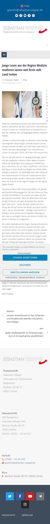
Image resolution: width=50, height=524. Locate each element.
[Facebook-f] (20, 15)
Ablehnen (25, 265)
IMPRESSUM (27, 515)
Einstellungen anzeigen (25, 272)
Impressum (40, 277)
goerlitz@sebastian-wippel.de (25, 10)
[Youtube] (25, 15)
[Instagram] (33, 15)
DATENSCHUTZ (8, 515)
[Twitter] (16, 15)
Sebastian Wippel (12, 80)
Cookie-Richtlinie (11, 277)
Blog (25, 80)
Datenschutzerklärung (27, 277)
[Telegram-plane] (29, 15)
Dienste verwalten (24, 253)
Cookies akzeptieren (25, 257)
